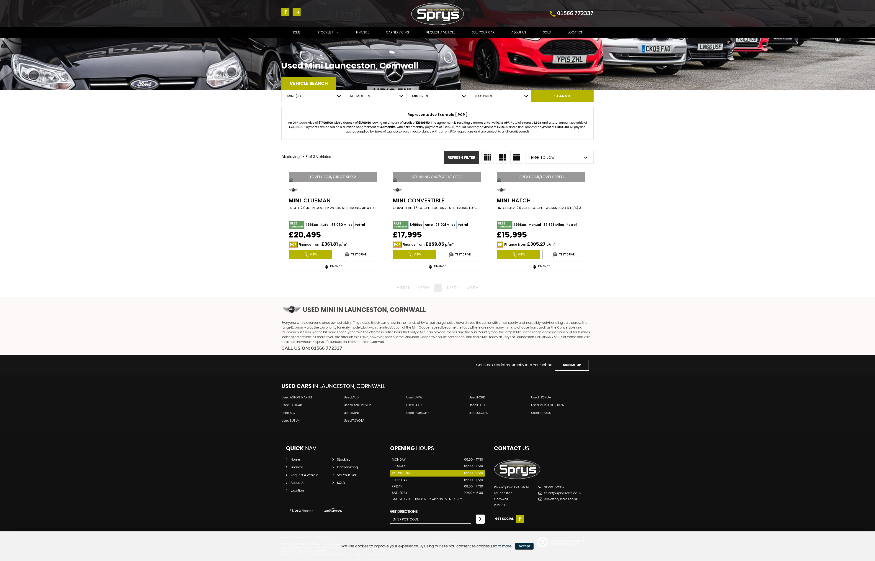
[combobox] (312, 96)
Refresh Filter (461, 157)
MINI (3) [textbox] (294, 96)
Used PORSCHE (417, 413)
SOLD (547, 32)
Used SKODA (478, 413)
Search (562, 96)
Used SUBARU (541, 413)
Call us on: (311, 348)
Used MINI (351, 413)
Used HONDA (541, 397)
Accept (524, 546)
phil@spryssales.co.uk (560, 499)
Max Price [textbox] (484, 96)
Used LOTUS (477, 405)
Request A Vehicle (440, 32)
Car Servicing (397, 32)
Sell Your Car (483, 32)
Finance (362, 32)
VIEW (313, 254)
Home (296, 32)
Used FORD (477, 397)
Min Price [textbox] (420, 96)
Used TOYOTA (354, 420)
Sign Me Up (572, 365)
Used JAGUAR (291, 405)
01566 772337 (575, 13)
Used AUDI (351, 397)
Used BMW (414, 397)
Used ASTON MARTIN (296, 397)
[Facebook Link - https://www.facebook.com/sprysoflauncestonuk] (285, 12)
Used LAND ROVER (357, 405)
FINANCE (335, 266)
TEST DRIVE (358, 254)
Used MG (288, 413)
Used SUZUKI (290, 420)
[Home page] (437, 13)
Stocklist (325, 32)
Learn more (501, 546)
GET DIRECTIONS (404, 511)
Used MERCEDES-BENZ (548, 405)
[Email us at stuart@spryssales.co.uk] (297, 12)
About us (518, 32)
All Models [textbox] (360, 96)
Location (575, 32)
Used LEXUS (414, 405)
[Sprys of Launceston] (517, 478)
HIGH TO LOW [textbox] (543, 157)
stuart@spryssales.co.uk (562, 493)
